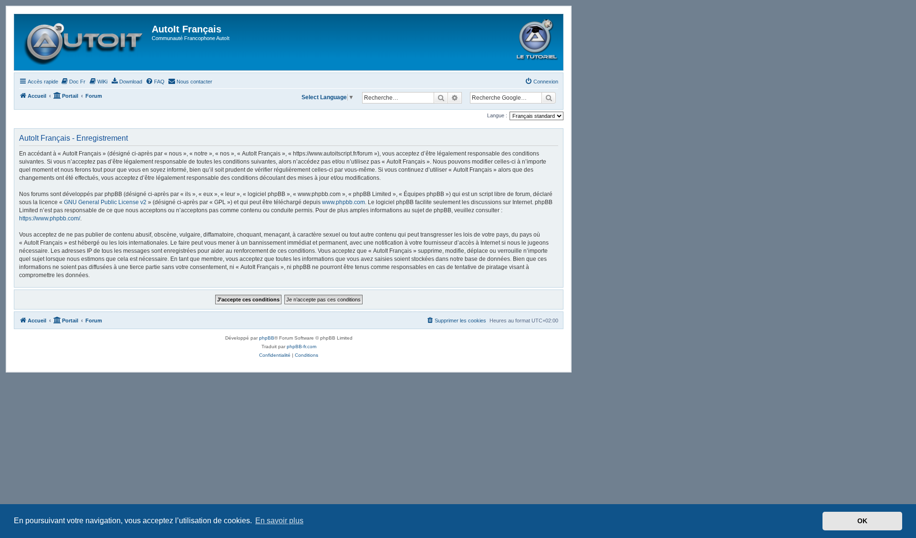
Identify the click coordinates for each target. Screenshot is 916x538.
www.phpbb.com (343, 202)
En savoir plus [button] (279, 521)
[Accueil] (84, 42)
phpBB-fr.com (301, 346)
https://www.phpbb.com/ (49, 218)
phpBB (266, 338)
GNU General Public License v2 (105, 202)
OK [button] (862, 521)
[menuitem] (73, 81)
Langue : (497, 115)
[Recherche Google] (548, 97)
